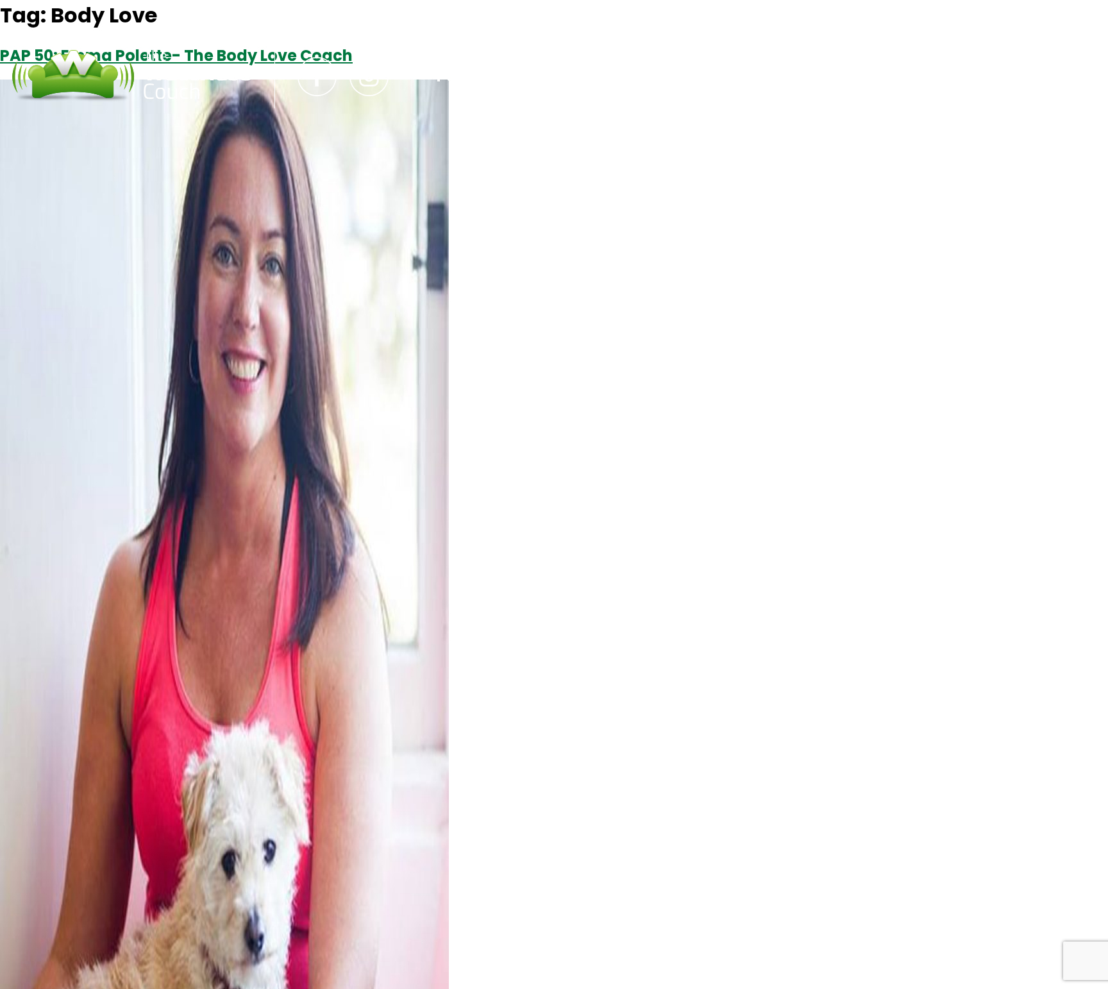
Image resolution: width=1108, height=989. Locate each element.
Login (676, 76)
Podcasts (475, 76)
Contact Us (583, 76)
